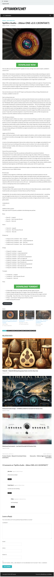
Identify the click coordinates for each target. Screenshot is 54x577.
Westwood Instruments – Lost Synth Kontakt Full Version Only (19, 446)
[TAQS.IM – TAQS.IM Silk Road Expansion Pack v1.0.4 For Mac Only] (27, 354)
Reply (9, 479)
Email (4, 548)
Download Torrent (27, 286)
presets (30, 330)
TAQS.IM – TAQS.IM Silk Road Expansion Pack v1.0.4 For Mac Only (20, 371)
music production (11, 20)
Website (4, 554)
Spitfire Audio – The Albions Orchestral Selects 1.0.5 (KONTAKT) (42, 321)
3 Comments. (13, 25)
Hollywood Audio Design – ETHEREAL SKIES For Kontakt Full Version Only (22, 408)
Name (4, 541)
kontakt (4, 20)
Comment (5, 522)
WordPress (43, 574)
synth (34, 330)
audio (8, 330)
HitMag (49, 574)
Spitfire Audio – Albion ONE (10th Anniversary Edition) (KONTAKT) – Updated (10, 321)
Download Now (27, 65)
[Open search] (50, 15)
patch (26, 330)
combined (13, 330)
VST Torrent (13, 574)
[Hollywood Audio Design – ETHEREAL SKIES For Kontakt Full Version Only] (27, 391)
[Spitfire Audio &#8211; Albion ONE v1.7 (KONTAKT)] (26, 314)
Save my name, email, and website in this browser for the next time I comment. (24, 562)
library (22, 330)
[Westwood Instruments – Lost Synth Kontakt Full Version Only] (27, 429)
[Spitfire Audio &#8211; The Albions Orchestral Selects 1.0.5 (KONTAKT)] (43, 314)
